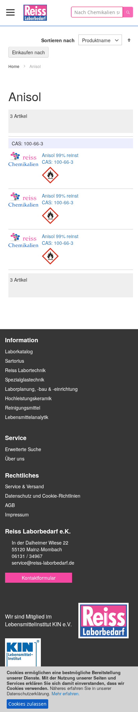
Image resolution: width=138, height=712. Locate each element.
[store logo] (35, 11)
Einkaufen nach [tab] (28, 52)
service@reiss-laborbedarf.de (43, 562)
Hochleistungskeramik (28, 398)
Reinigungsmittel (22, 407)
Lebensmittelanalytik (26, 417)
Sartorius (14, 360)
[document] (69, 689)
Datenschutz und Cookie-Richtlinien (42, 495)
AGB (10, 505)
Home (14, 66)
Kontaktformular (39, 577)
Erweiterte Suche (23, 449)
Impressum (17, 514)
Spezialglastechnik (24, 379)
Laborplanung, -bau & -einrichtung (41, 388)
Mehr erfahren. (66, 693)
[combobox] (97, 12)
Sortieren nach (58, 40)
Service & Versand (24, 486)
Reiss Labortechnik (25, 370)
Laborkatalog (19, 351)
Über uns (14, 458)
